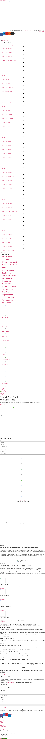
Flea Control (6, 292)
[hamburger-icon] (1, 36)
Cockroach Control (9, 276)
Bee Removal (7, 273)
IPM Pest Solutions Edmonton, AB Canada (8, 733)
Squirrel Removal (8, 297)
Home (3, 37)
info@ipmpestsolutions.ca (5, 686)
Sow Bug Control (8, 259)
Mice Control (7, 281)
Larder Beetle (7, 278)
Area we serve (5, 40)
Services (4, 252)
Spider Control (7, 289)
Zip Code (2, 451)
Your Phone (2, 697)
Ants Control (6, 267)
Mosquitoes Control (9, 286)
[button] (1, 665)
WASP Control (7, 257)
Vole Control (6, 303)
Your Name (2, 440)
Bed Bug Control (8, 270)
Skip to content (3, 0)
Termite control (7, 300)
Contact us (4, 389)
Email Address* (3, 444)
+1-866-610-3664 (11, 682)
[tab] (5, 45)
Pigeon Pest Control (9, 262)
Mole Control (7, 284)
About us (4, 39)
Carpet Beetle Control (10, 265)
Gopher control (7, 295)
